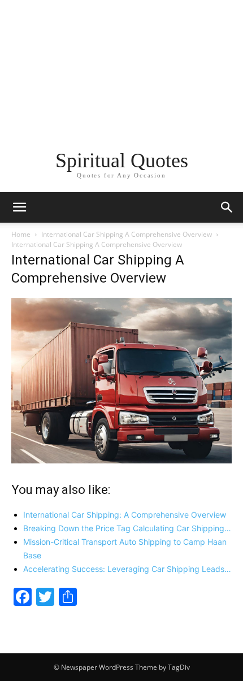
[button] (227, 207)
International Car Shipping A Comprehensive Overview (126, 234)
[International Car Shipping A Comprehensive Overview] (121, 460)
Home (21, 234)
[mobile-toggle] (19, 207)
